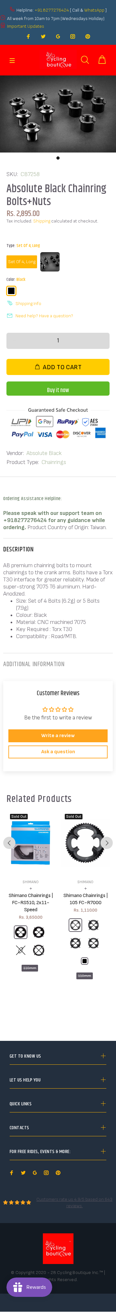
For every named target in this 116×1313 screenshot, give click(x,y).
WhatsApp (94, 10)
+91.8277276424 (51, 10)
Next (107, 843)
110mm (29, 968)
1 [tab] (58, 158)
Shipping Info (28, 303)
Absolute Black (44, 453)
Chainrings (54, 462)
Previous (9, 843)
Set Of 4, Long (21, 261)
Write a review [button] (58, 736)
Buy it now (58, 390)
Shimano (31, 882)
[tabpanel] (58, 114)
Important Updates (25, 26)
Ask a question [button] (58, 752)
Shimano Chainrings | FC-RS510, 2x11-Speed (31, 903)
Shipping (41, 221)
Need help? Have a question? (44, 316)
